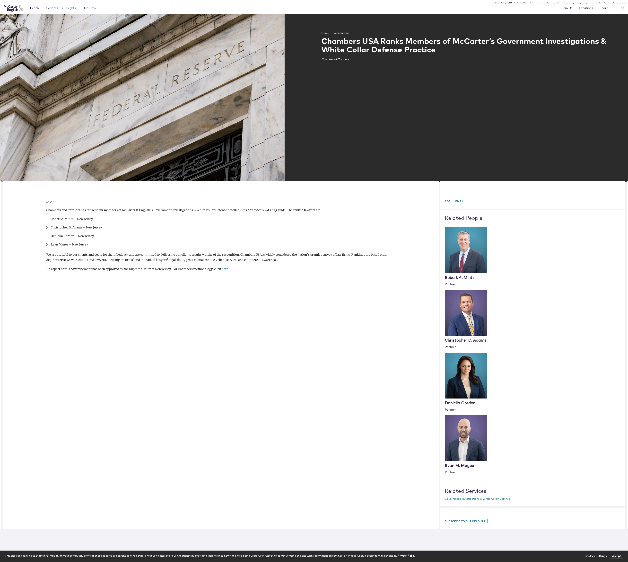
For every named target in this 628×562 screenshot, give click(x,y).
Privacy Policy (406, 555)
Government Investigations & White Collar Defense (477, 499)
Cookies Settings (596, 556)
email (459, 201)
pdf (447, 201)
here (225, 269)
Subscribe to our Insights (465, 521)
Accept (616, 556)
